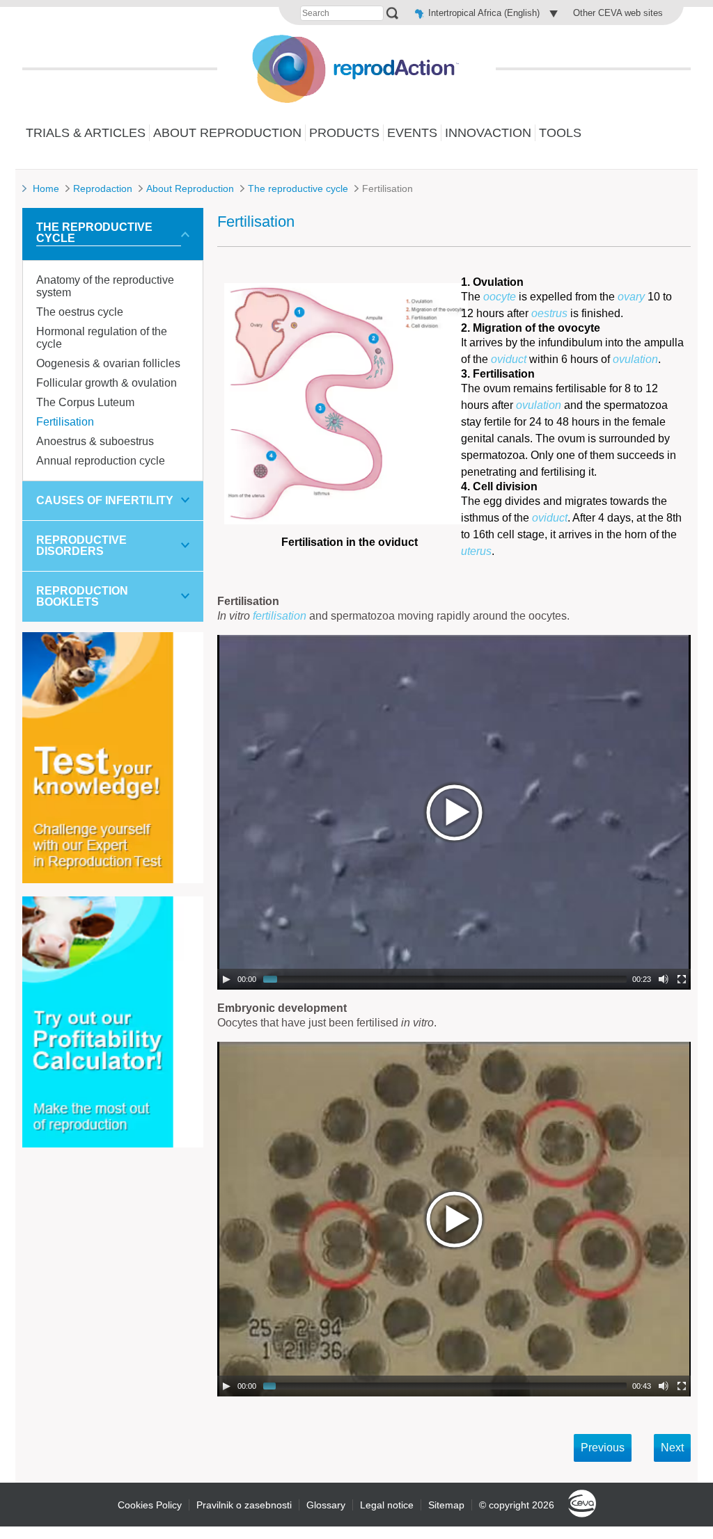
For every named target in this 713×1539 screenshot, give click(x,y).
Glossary (325, 1504)
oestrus (549, 313)
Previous (603, 1447)
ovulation (635, 359)
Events (412, 133)
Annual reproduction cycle (100, 461)
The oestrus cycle (79, 312)
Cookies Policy (150, 1504)
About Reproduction (227, 133)
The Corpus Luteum (85, 402)
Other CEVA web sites (618, 13)
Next (672, 1447)
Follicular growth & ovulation (106, 383)
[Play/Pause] (226, 979)
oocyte (499, 297)
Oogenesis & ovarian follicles (108, 363)
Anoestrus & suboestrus (95, 441)
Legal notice (387, 1504)
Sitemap (446, 1504)
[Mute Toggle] (663, 979)
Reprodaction (102, 188)
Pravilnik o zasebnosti (244, 1504)
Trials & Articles (86, 133)
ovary (631, 297)
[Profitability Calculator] (112, 1144)
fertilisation (279, 616)
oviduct (508, 359)
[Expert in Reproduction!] (112, 879)
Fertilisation (65, 422)
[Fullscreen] (681, 979)
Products (344, 133)
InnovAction (488, 133)
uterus (476, 551)
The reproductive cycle (298, 188)
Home (46, 188)
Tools (560, 133)
